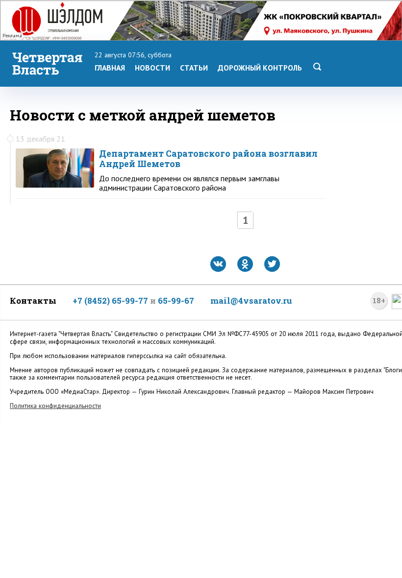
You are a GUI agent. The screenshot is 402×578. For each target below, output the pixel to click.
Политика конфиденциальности (55, 406)
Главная (110, 67)
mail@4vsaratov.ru (251, 300)
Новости (152, 67)
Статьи (194, 67)
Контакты (33, 300)
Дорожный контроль (260, 67)
